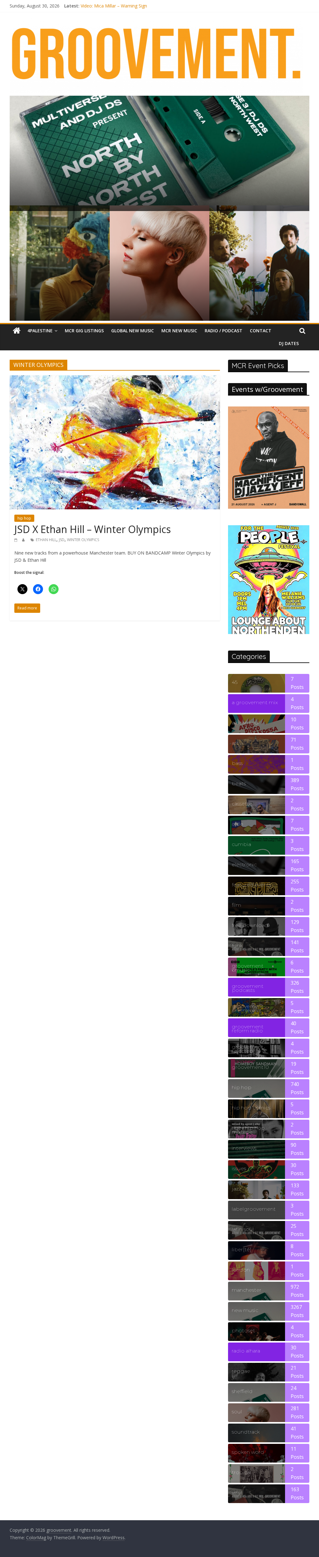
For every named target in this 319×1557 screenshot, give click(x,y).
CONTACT (260, 331)
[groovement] (17, 330)
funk (237, 946)
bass (237, 763)
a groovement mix (255, 702)
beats (239, 783)
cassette (242, 804)
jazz (236, 1189)
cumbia (241, 844)
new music (245, 1310)
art (235, 743)
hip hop (24, 518)
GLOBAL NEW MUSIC (132, 331)
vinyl (237, 1493)
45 (234, 682)
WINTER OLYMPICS (83, 539)
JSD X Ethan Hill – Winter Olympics (92, 529)
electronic (244, 864)
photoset (243, 1331)
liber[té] (241, 1249)
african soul (245, 723)
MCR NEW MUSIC (179, 331)
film (236, 905)
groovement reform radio (248, 1029)
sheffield (242, 1391)
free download (250, 925)
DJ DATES (289, 343)
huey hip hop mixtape (248, 1130)
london (241, 1270)
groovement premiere (248, 1008)
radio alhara (246, 1351)
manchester (246, 1290)
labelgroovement (254, 1209)
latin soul (243, 1229)
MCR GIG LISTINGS (84, 331)
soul (237, 1412)
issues (239, 1168)
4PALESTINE (40, 331)
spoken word (248, 1452)
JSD (61, 539)
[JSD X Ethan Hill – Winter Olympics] (115, 379)
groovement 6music (248, 968)
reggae (241, 1371)
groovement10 (250, 1067)
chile (237, 824)
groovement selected (248, 1049)
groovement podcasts (248, 988)
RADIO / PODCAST (223, 331)
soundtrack (245, 1432)
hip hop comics (251, 1108)
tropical (241, 1472)
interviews (244, 1148)
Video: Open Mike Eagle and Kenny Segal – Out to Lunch (137, 6)
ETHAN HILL (46, 539)
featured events (251, 885)
